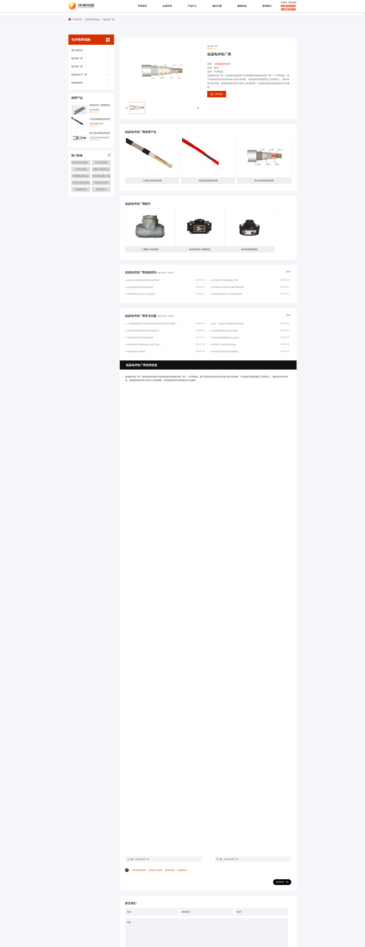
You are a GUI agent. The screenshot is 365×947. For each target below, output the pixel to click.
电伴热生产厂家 (79, 74)
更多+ (288, 271)
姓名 (129, 912)
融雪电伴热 (101, 189)
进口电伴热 (77, 50)
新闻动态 (242, 6)
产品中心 (192, 6)
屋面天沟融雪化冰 (101, 169)
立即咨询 (219, 94)
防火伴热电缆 (101, 162)
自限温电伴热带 (222, 64)
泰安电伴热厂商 (231, 859)
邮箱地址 (186, 912)
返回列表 (280, 882)
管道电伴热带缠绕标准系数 (80, 162)
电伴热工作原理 (155, 870)
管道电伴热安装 (101, 183)
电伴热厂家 (77, 58)
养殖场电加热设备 (81, 176)
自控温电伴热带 (139, 870)
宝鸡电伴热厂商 (142, 859)
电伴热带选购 (92, 19)
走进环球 (167, 6)
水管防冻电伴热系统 (81, 183)
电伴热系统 (170, 870)
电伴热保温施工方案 (101, 176)
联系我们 (267, 6)
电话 (239, 912)
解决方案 (217, 6)
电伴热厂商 (108, 19)
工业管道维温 (81, 169)
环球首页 (142, 6)
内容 (129, 922)
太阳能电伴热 (81, 189)
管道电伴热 (77, 83)
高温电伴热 (182, 870)
